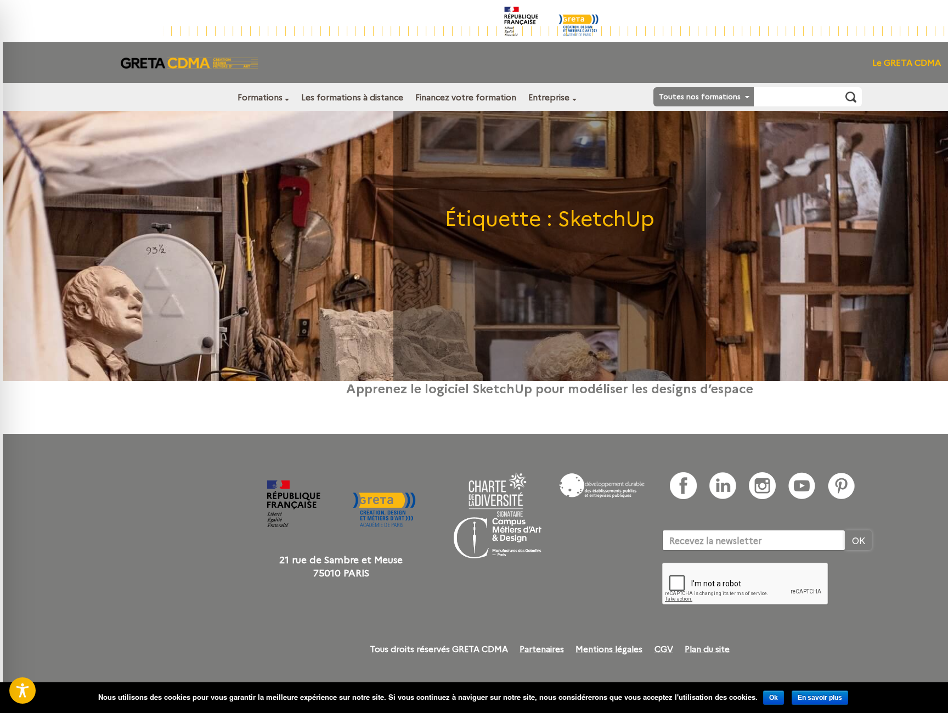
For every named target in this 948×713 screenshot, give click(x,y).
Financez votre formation (465, 97)
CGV (663, 648)
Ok (773, 697)
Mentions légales (608, 648)
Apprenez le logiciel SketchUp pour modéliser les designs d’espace (549, 388)
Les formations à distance (352, 97)
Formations (260, 97)
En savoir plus (820, 697)
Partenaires (542, 648)
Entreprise (548, 97)
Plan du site (707, 648)
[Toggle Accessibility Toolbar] (22, 690)
